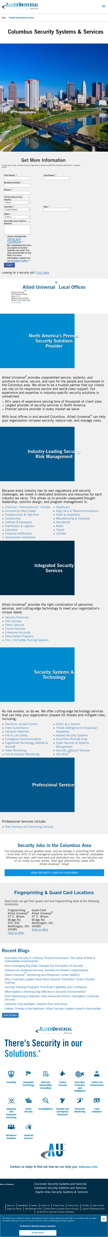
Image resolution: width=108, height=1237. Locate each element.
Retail (59, 526)
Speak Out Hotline (14, 1209)
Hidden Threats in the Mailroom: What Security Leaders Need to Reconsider (53, 1008)
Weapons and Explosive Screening (10, 1107)
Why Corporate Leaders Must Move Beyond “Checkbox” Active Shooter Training (50, 981)
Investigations (45, 1103)
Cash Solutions (96, 1104)
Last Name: (49, 175)
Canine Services (15, 629)
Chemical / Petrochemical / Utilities (27, 507)
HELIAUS (63, 754)
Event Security (28, 1104)
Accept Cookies (38, 1233)
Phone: (8, 190)
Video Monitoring (15, 750)
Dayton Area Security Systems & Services (61, 1192)
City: (46, 207)
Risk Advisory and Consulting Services (29, 827)
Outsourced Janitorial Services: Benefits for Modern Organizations (46, 970)
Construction (13, 518)
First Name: (10, 175)
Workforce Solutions (10, 1131)
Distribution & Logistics (20, 526)
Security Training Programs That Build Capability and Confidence (46, 987)
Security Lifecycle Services (73, 750)
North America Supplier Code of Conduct (62, 1209)
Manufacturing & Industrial (73, 518)
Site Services (13, 621)
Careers (34, 1206)
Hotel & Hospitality (68, 515)
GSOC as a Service (68, 724)
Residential (63, 522)
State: (7, 214)
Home (4, 18)
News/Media (23, 1206)
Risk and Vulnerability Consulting (45, 1079)
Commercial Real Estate (20, 511)
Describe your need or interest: (17, 222)
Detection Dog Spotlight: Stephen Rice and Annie (36, 1004)
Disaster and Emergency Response (62, 1106)
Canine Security (62, 1078)
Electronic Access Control (21, 724)
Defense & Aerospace (18, 522)
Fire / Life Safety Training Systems (26, 640)
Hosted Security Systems (72, 735)
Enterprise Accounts (17, 632)
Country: (9, 207)
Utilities (61, 533)
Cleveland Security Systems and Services (60, 1188)
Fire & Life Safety (16, 735)
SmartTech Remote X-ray (71, 739)
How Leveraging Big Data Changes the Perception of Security (44, 965)
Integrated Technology (28, 1078)
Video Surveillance (16, 728)
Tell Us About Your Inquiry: (17, 198)
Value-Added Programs (19, 636)
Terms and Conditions (14, 240)
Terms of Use (73, 1206)
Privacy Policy (58, 1206)
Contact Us (45, 1206)
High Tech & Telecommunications (77, 511)
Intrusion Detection (17, 731)
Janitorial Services (28, 1131)
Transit (60, 530)
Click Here (42, 272)
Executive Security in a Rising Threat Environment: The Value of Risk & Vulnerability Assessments (50, 959)
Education (11, 530)
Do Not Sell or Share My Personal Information (55, 1212)
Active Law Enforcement (96, 1078)
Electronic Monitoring (79, 1104)
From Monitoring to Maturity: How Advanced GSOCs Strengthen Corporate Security (52, 998)
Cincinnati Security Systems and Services (60, 1184)
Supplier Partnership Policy (93, 1209)
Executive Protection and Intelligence (79, 1081)
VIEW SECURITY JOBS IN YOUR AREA (54, 872)
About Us (11, 1206)
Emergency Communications (23, 739)
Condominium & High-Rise (22, 515)
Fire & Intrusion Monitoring (22, 754)
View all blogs (10, 1015)
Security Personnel (17, 617)
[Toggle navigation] (103, 6)
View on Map (16, 303)
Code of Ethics (98, 1206)
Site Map (85, 1206)
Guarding (10, 1077)
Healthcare (63, 507)
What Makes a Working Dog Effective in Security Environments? (45, 991)
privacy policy (19, 260)
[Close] (104, 1219)
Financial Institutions (18, 533)
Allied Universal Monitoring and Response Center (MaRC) (42, 974)
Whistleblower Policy (33, 1209)
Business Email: (13, 182)
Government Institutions (20, 537)
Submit (9, 265)
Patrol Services (14, 625)
